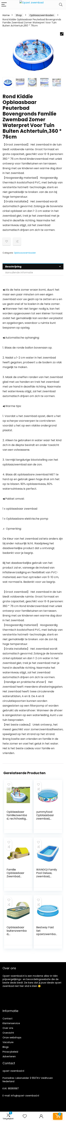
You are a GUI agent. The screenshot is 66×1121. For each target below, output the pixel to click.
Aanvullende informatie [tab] (19, 272)
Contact (8, 1018)
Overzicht (8, 1032)
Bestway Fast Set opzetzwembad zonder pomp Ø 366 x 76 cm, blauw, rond (46, 935)
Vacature (8, 1042)
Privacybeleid (10, 1051)
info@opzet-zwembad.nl (25, 1095)
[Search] (61, 4)
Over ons (8, 1028)
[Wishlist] (25, 1116)
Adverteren (9, 1056)
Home (6, 15)
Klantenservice (11, 1023)
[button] (61, 34)
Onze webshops (12, 1037)
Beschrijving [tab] (13, 266)
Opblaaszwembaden (41, 15)
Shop (19, 15)
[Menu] (4, 4)
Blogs (6, 1047)
